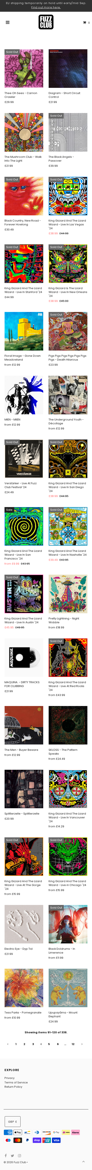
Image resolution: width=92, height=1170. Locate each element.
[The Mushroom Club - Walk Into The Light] (23, 132)
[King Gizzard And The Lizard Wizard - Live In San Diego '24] (68, 458)
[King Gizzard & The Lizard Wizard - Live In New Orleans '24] (68, 263)
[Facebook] (5, 1156)
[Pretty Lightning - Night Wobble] (68, 594)
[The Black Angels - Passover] (68, 132)
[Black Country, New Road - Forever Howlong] (23, 196)
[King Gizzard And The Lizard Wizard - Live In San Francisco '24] (23, 526)
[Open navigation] (8, 22)
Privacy (9, 1078)
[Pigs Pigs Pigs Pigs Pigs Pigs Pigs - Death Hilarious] (68, 331)
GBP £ (12, 1122)
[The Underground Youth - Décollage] (68, 395)
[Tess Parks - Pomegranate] (23, 988)
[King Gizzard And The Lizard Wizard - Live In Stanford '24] (23, 263)
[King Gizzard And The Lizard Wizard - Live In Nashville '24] (68, 526)
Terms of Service (16, 1082)
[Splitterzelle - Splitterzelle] (23, 789)
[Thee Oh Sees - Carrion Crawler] (23, 68)
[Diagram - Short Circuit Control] (68, 68)
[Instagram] (19, 1156)
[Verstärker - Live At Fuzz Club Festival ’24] (23, 458)
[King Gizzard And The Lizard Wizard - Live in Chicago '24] (68, 856)
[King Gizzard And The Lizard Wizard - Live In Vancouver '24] (68, 789)
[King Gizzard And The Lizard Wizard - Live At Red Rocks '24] (68, 657)
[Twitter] (12, 1156)
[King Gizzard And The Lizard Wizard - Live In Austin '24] (23, 594)
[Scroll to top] (83, 1161)
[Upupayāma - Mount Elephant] (68, 988)
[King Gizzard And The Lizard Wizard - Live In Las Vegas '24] (68, 196)
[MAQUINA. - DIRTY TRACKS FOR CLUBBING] (23, 657)
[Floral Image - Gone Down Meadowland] (23, 331)
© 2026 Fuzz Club (15, 1162)
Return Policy (13, 1087)
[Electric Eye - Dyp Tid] (23, 924)
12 (73, 1044)
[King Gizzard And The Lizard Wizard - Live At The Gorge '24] (23, 856)
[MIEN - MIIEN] (23, 395)
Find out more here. (46, 7)
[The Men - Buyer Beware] (23, 725)
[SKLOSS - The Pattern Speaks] (68, 725)
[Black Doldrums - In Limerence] (68, 924)
